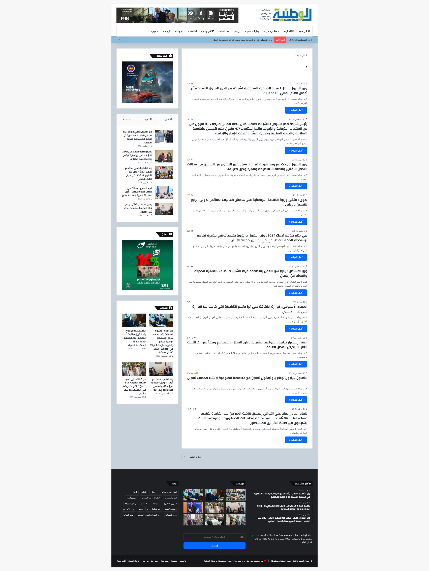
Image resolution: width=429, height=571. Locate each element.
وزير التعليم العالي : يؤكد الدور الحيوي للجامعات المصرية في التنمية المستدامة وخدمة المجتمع (137, 137)
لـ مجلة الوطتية (211, 560)
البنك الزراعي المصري (151, 497)
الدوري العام (132, 497)
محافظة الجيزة (153, 509)
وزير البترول (171, 515)
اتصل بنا (155, 560)
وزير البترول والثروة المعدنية (150, 515)
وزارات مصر (253, 31)
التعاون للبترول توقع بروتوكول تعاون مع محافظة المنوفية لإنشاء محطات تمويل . (247, 380)
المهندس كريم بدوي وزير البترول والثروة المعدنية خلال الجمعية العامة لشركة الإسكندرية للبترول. (135, 338)
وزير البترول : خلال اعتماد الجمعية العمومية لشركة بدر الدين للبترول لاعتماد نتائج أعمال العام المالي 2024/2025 (249, 90)
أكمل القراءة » (296, 110)
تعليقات (127, 119)
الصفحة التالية (196, 456)
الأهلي (143, 492)
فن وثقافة (206, 31)
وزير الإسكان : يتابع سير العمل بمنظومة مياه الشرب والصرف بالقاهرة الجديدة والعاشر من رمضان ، (250, 273)
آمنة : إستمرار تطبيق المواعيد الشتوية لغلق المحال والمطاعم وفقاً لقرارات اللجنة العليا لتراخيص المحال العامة (247, 344)
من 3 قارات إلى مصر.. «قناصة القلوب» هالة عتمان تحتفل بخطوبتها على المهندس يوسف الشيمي (134, 386)
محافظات (223, 31)
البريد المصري (171, 497)
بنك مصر (144, 503)
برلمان (237, 31)
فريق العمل (133, 560)
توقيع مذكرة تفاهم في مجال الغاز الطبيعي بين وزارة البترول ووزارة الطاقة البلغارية (137, 155)
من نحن (145, 560)
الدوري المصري (170, 503)
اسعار (153, 492)
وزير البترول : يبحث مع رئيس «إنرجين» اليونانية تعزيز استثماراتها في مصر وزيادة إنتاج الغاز (162, 384)
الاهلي (134, 492)
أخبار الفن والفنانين (169, 492)
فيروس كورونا (171, 509)
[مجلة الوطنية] (285, 15)
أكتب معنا (121, 560)
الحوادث (179, 31)
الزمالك (156, 503)
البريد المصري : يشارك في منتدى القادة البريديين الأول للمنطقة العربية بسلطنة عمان (137, 192)
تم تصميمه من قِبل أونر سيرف (249, 560)
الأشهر (168, 119)
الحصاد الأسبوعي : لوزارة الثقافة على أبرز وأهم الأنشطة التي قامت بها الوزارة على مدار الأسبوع (249, 309)
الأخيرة (148, 119)
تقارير (155, 31)
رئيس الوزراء (130, 503)
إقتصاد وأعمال (272, 31)
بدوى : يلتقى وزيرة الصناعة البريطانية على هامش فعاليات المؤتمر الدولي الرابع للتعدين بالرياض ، (249, 202)
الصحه (191, 31)
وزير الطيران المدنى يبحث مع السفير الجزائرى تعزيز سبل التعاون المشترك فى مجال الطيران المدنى (138, 173)
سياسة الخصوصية (169, 560)
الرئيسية (303, 31)
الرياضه (167, 31)
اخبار (288, 31)
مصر (141, 509)
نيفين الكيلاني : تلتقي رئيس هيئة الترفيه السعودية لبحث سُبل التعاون (138, 208)
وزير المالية (128, 515)
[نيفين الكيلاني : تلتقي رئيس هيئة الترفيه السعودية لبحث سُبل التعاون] (164, 209)
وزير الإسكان (128, 509)
